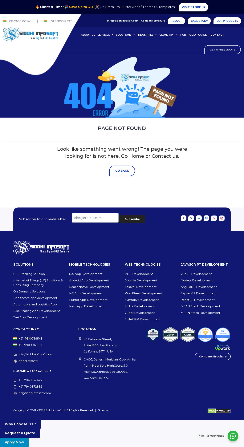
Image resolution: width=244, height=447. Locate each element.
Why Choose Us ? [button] (20, 424)
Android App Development (89, 280)
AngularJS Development (199, 287)
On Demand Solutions (29, 291)
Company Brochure (153, 20)
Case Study (199, 20)
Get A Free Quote (222, 49)
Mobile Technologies (89, 264)
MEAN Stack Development (200, 306)
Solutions (124, 34)
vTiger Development (140, 313)
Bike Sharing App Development (36, 311)
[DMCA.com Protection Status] (219, 410)
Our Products (227, 20)
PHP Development (139, 274)
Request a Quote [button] (20, 433)
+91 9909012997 (60, 21)
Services (103, 34)
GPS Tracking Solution (29, 274)
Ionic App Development (87, 306)
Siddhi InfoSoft (55, 410)
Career (203, 34)
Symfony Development (142, 300)
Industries (145, 34)
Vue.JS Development (196, 274)
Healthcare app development (35, 298)
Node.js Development (197, 280)
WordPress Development (143, 293)
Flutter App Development (88, 300)
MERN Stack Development (200, 313)
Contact (217, 34)
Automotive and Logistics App (35, 304)
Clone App (166, 34)
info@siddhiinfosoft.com (122, 20)
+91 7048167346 (30, 380)
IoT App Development (85, 293)
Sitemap (103, 410)
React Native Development (89, 287)
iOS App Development (85, 274)
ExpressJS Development (199, 293)
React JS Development (198, 300)
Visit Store (192, 7)
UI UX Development (140, 306)
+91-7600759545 (20, 21)
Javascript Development (204, 264)
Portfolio (188, 34)
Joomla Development (141, 280)
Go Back (122, 170)
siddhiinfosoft (28, 361)
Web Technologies (143, 264)
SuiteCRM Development (143, 319)
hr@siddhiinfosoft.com (35, 393)
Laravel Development (141, 287)
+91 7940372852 (30, 386)
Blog (176, 20)
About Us (88, 34)
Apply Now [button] (14, 442)
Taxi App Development (30, 317)
